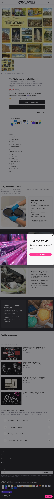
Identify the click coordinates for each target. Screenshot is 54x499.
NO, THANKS (40, 258)
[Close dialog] (52, 235)
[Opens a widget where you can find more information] (48, 496)
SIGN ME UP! (40, 254)
